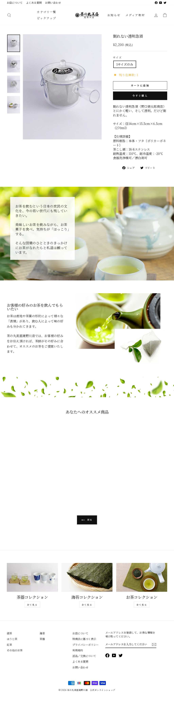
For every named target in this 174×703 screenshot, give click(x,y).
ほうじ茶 (12, 639)
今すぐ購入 (140, 95)
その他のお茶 (15, 650)
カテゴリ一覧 (46, 12)
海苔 (42, 633)
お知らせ (113, 15)
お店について (15, 2)
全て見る (32, 604)
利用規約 (77, 650)
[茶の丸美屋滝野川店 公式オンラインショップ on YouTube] (114, 655)
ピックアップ (46, 18)
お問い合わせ (53, 2)
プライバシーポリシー (85, 644)
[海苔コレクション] (87, 577)
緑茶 (9, 633)
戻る (89, 519)
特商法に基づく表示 (84, 639)
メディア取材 (135, 15)
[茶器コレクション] (32, 577)
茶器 (42, 639)
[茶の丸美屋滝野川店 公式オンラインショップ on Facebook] (107, 655)
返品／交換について (84, 656)
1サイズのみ (124, 64)
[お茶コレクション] (141, 577)
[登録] (154, 644)
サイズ (117, 57)
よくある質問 (34, 2)
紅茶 (9, 644)
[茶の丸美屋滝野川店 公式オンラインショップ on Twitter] (121, 655)
